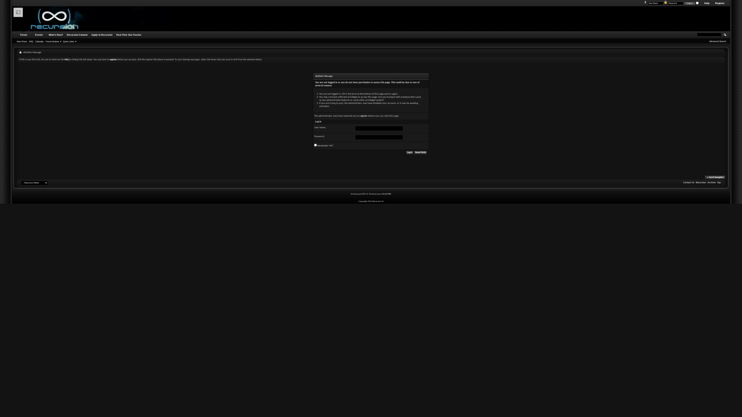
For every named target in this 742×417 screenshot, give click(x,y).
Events (39, 35)
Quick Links (68, 41)
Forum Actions (52, 41)
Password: (319, 136)
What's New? (56, 35)
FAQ (31, 41)
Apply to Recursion (101, 35)
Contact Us (688, 182)
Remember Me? (325, 145)
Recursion (701, 182)
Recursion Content (77, 35)
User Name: (320, 127)
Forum (23, 35)
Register (720, 3)
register (364, 116)
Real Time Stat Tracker (128, 35)
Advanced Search (717, 41)
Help (706, 3)
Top (719, 182)
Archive (712, 182)
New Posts (22, 41)
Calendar (39, 41)
